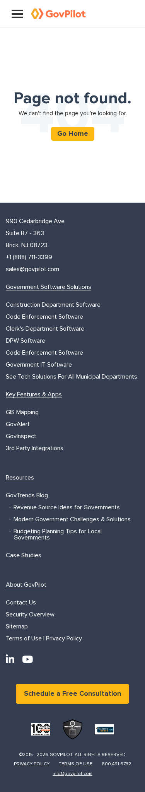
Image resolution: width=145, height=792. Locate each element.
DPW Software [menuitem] (25, 341)
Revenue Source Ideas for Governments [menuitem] (67, 507)
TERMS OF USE (75, 764)
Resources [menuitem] (20, 478)
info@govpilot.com (72, 774)
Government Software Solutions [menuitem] (48, 287)
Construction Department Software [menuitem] (53, 305)
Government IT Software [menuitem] (39, 365)
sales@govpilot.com (32, 269)
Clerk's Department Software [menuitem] (45, 329)
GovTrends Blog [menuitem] (27, 495)
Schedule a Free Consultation (72, 693)
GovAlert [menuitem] (18, 424)
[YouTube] (27, 659)
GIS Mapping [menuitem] (22, 412)
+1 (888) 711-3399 (29, 257)
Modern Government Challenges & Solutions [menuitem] (72, 519)
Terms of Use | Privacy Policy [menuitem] (44, 638)
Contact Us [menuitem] (21, 602)
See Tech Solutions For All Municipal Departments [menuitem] (71, 377)
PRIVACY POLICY (31, 764)
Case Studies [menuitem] (23, 555)
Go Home (72, 133)
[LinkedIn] (10, 659)
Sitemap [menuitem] (17, 626)
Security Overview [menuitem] (30, 614)
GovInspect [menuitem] (21, 436)
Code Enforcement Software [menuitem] (44, 317)
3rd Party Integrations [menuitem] (34, 448)
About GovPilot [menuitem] (26, 585)
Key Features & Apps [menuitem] (34, 394)
